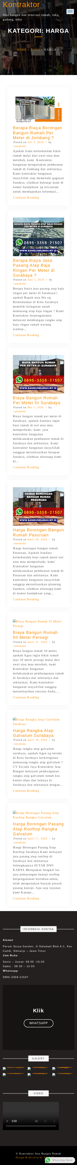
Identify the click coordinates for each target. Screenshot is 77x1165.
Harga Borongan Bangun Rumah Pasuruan (38, 532)
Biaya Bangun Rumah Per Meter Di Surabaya (37, 400)
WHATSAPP (38, 1023)
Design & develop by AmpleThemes (38, 1157)
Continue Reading (26, 197)
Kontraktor (21, 4)
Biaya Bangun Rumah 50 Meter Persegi (35, 635)
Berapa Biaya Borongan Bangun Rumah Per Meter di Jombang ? (37, 132)
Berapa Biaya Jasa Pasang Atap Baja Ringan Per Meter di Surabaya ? (34, 268)
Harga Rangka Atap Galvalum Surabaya (33, 733)
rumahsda (19, 146)
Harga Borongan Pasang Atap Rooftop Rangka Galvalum (38, 829)
